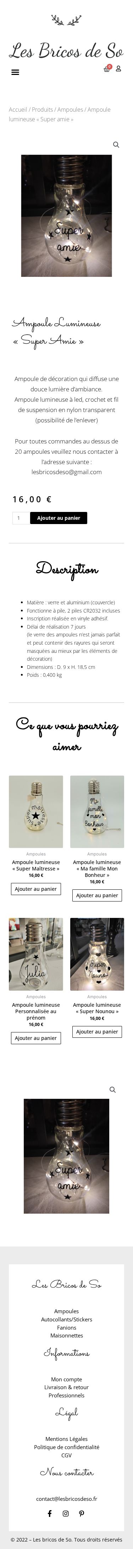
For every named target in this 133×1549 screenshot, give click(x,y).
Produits (42, 109)
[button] (15, 72)
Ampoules (70, 109)
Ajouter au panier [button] (36, 888)
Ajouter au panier (58, 517)
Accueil (18, 109)
